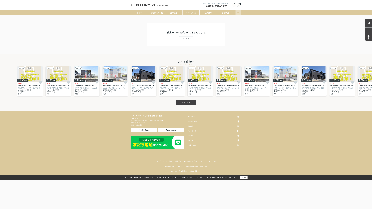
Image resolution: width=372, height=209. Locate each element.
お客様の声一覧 (157, 13)
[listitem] (143, 81)
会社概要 (225, 13)
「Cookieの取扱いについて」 (218, 177)
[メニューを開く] (238, 12)
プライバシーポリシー (199, 161)
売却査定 (173, 13)
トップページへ (186, 38)
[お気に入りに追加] (40, 82)
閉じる (244, 177)
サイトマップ (212, 161)
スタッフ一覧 (191, 13)
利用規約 (188, 161)
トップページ (192, 116)
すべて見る (186, 102)
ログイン (234, 5)
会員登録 (208, 13)
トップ (139, 13)
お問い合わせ (145, 130)
